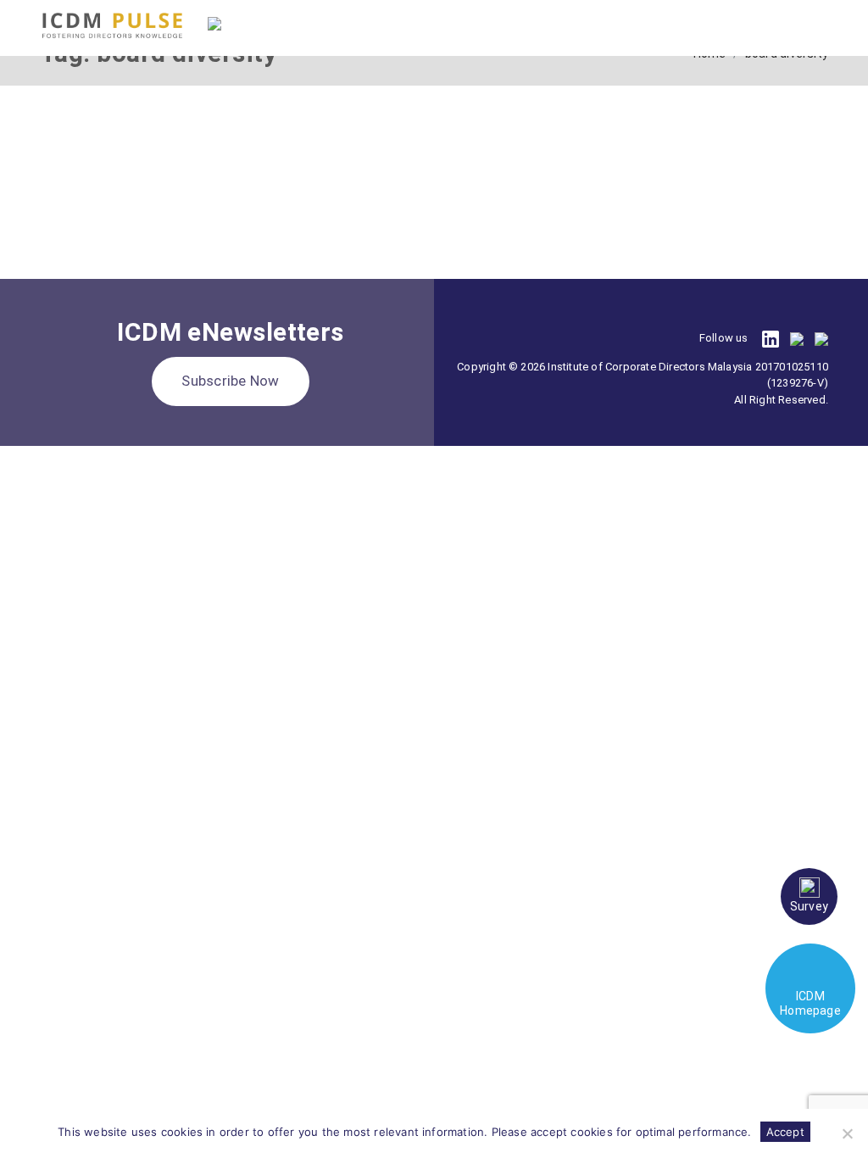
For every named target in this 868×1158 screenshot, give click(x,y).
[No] (846, 1133)
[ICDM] (112, 25)
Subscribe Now (230, 380)
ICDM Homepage (810, 1003)
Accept (785, 1132)
